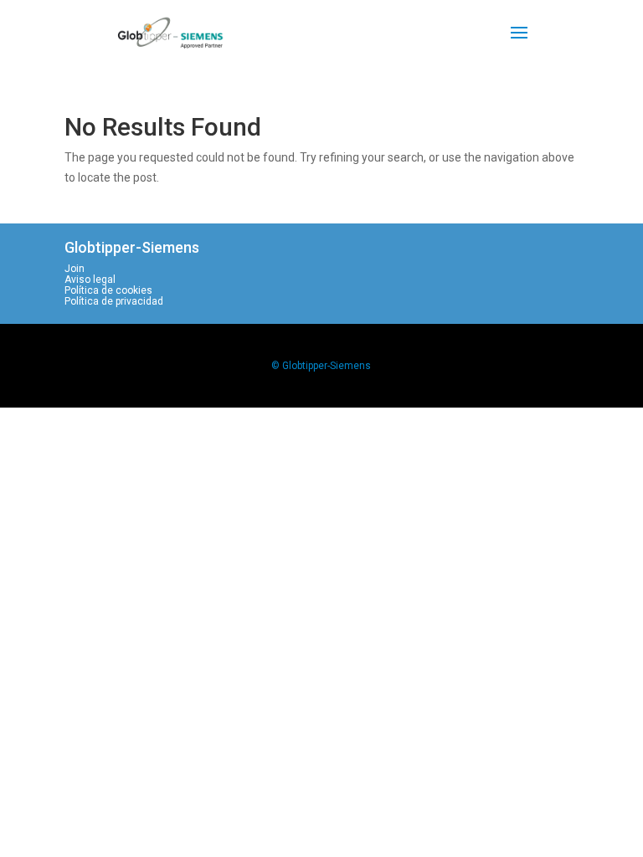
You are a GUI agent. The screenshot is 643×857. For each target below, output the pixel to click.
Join (74, 269)
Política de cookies (108, 290)
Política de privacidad (113, 301)
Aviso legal (90, 279)
